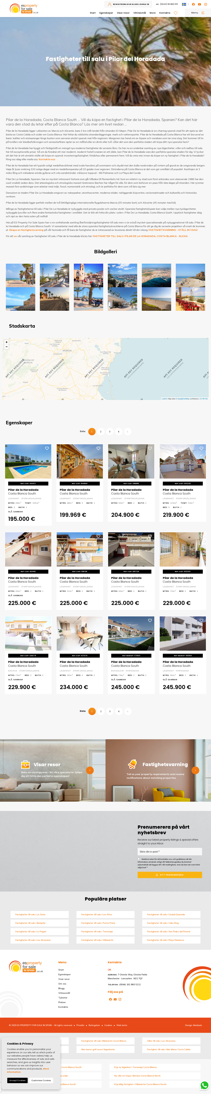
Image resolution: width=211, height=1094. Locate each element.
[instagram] (205, 4)
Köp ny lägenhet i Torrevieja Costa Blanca (135, 1067)
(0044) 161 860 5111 (167, 4)
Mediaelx (197, 1025)
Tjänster (62, 997)
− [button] (7, 347)
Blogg (61, 988)
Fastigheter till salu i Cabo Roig (163, 923)
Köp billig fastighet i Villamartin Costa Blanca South (140, 1084)
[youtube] (199, 4)
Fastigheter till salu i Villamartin (97, 940)
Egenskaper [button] (106, 12)
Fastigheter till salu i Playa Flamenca (165, 940)
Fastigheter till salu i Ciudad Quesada (166, 914)
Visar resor (123, 12)
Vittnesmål (139, 12)
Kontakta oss (47, 159)
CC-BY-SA (203, 398)
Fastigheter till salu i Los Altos (96, 914)
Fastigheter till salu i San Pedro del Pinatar (168, 931)
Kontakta (164, 12)
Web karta (121, 1025)
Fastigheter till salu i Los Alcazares (33, 940)
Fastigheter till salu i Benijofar (30, 923)
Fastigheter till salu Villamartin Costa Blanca (103, 1040)
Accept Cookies (17, 1080)
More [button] (153, 12)
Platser (62, 1002)
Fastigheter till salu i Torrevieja (97, 931)
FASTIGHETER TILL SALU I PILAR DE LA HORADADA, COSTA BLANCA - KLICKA (140, 236)
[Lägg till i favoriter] (47, 448)
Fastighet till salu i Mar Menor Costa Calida (168, 1049)
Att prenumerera (171, 874)
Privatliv (80, 1025)
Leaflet (164, 398)
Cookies (108, 1025)
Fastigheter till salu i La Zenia (30, 914)
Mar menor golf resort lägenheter (98, 1049)
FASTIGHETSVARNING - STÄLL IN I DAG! (173, 229)
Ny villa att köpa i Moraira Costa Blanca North (137, 1075)
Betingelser (94, 1025)
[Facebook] (193, 4)
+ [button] (7, 342)
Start (93, 12)
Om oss (62, 983)
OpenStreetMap (183, 398)
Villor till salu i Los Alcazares (161, 1040)
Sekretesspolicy (173, 862)
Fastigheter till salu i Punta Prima (98, 923)
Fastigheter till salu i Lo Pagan (30, 931)
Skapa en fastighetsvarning (26, 229)
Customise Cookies (41, 1080)
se (15, 236)
